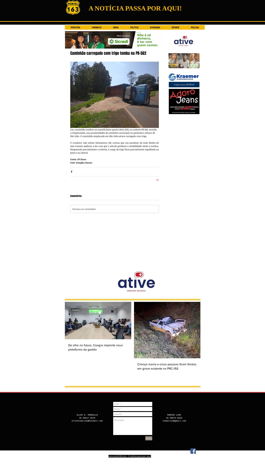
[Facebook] (193, 451)
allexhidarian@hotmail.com (87, 421)
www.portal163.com (117, 456)
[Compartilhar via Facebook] (71, 171)
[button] (184, 84)
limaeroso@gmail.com (174, 421)
